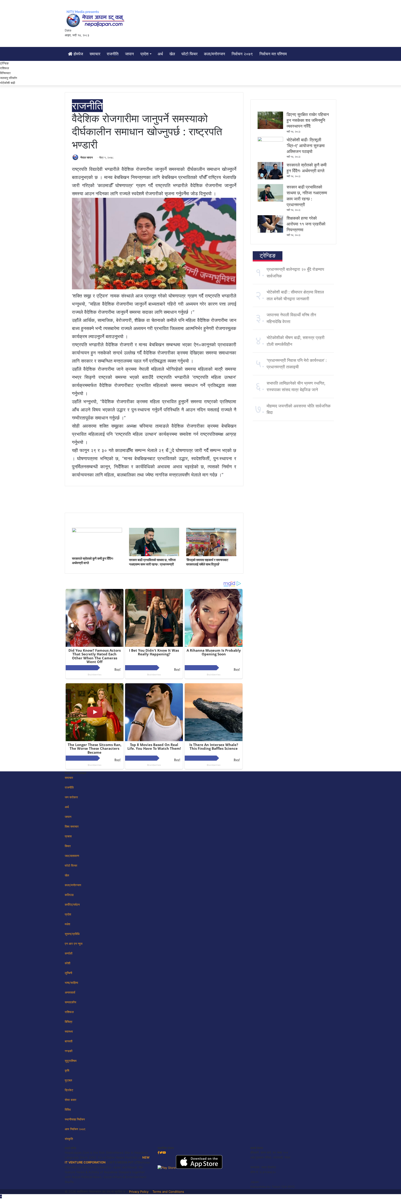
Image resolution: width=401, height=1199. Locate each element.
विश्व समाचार (72, 826)
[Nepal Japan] (96, 18)
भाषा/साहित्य (71, 982)
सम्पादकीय (70, 1002)
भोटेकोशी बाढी (7, 83)
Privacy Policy (139, 1191)
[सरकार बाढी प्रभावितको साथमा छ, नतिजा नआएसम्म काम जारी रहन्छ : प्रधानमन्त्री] (154, 555)
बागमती (68, 1041)
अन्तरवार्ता (70, 992)
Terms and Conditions (168, 1191)
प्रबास (68, 836)
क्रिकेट (69, 1090)
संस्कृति (69, 1139)
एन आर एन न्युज (73, 943)
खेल (172, 54)
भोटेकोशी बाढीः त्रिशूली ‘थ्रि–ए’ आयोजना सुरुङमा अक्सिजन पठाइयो (306, 145)
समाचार (95, 54)
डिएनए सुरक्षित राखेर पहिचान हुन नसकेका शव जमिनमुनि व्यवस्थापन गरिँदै (308, 120)
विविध (68, 1109)
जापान (129, 54)
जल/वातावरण (72, 856)
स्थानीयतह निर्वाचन (75, 1119)
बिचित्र (68, 1022)
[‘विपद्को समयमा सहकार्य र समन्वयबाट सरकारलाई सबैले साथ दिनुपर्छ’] (211, 555)
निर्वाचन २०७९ (242, 54)
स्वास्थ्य (69, 1031)
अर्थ (160, 54)
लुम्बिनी (68, 973)
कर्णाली (68, 953)
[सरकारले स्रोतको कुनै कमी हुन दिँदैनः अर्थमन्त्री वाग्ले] (97, 531)
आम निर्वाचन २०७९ (75, 1129)
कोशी (67, 963)
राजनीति (113, 54)
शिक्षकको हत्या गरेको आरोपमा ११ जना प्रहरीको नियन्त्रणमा (306, 224)
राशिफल (4, 68)
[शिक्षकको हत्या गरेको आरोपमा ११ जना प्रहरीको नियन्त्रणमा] (270, 231)
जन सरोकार (71, 797)
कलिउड (69, 895)
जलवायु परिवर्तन (8, 78)
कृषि (67, 1070)
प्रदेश (144, 54)
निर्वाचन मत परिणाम (273, 54)
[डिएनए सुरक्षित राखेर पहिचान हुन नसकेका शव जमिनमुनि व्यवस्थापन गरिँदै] (270, 128)
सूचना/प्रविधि (72, 934)
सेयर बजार (70, 1100)
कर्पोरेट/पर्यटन (72, 904)
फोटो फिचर (189, 54)
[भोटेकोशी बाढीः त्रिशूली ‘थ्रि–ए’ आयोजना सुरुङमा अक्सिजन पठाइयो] (270, 140)
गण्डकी (68, 1051)
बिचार (68, 846)
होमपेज (77, 54)
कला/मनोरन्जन (214, 54)
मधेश (67, 924)
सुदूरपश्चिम (71, 1061)
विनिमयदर (5, 73)
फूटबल (68, 1080)
